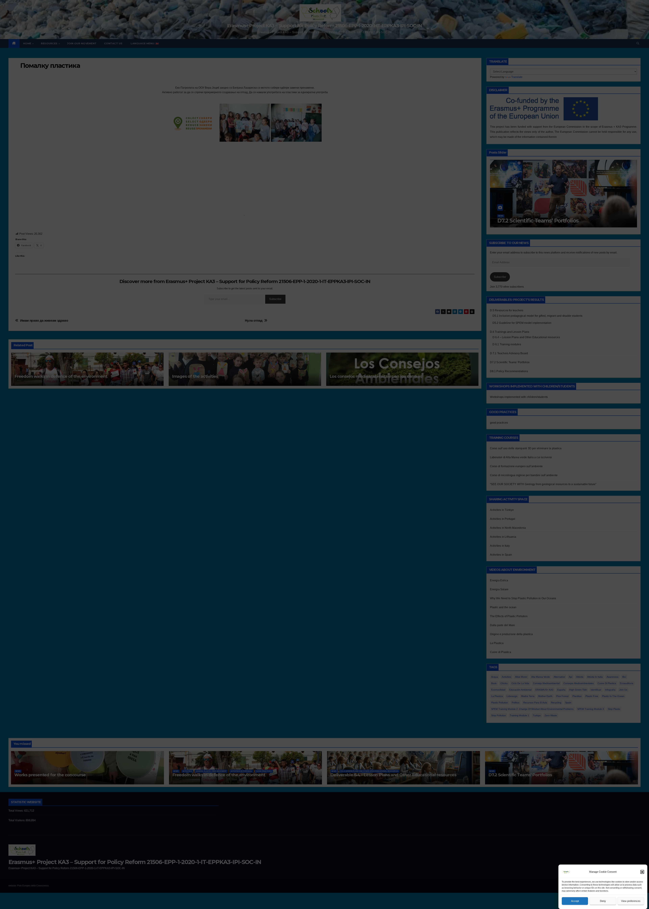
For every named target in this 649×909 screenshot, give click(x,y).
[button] (642, 871)
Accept (575, 901)
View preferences (630, 901)
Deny (603, 901)
